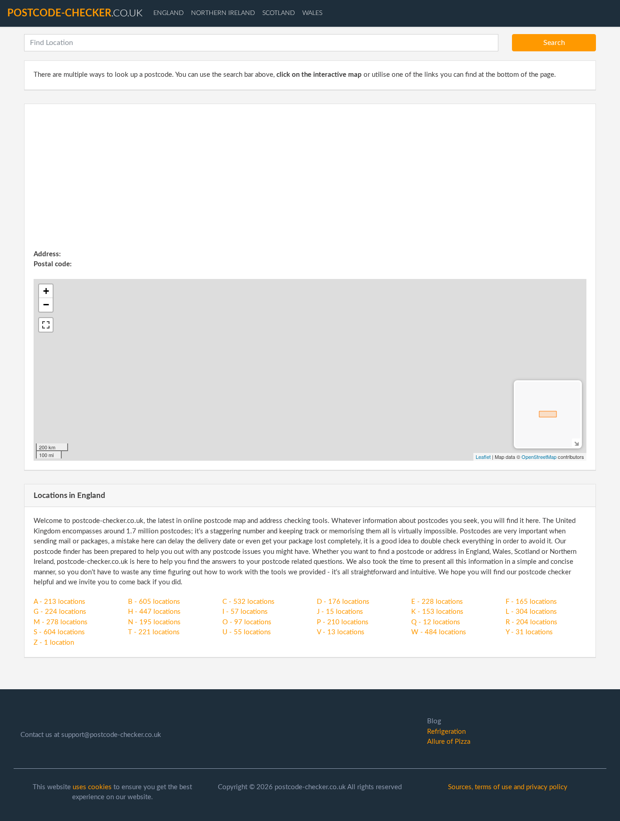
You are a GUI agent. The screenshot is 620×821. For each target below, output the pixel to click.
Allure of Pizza (448, 741)
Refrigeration (446, 731)
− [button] (46, 304)
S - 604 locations (59, 632)
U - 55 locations (246, 632)
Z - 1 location (54, 642)
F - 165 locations (531, 601)
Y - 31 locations (529, 632)
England (168, 13)
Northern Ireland (223, 13)
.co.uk (75, 13)
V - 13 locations (340, 632)
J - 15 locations (340, 611)
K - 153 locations (437, 611)
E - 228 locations (437, 601)
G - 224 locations (60, 611)
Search (554, 42)
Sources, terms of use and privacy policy (507, 787)
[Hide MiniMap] (576, 442)
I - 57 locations (245, 611)
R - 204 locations (531, 622)
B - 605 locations (154, 601)
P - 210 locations (343, 622)
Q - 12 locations (435, 622)
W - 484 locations (438, 632)
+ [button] (46, 291)
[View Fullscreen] (46, 325)
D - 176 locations (343, 601)
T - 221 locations (154, 632)
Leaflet (483, 456)
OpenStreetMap (539, 456)
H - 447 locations (154, 611)
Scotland (278, 13)
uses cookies (92, 787)
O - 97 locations (246, 622)
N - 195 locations (154, 622)
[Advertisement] (310, 181)
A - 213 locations (59, 601)
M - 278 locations (61, 622)
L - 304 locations (531, 611)
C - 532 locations (248, 601)
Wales (312, 13)
